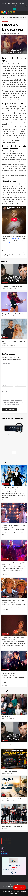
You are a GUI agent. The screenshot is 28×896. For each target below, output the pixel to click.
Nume (4, 385)
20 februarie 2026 (11, 345)
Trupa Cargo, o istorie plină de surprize (12, 826)
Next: (15, 254)
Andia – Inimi (15, 238)
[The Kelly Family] (14, 704)
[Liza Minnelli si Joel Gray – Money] (14, 475)
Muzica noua (5, 21)
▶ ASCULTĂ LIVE (20, 887)
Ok (14, 9)
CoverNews (23, 891)
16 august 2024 (11, 489)
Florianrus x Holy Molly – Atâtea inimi (12, 286)
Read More (4, 499)
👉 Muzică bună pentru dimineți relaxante (13, 799)
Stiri (3, 767)
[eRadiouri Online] (4, 853)
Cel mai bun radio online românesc (11, 771)
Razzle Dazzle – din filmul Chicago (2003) (14, 563)
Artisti (4, 712)
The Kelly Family (6, 716)
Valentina (5, 489)
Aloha (4, 828)
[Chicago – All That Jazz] (14, 661)
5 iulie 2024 (11, 527)
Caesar (5, 33)
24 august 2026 (11, 718)
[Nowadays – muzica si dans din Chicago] (14, 513)
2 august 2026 (10, 288)
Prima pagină (8, 884)
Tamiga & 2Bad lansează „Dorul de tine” (13, 314)
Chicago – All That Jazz (8, 673)
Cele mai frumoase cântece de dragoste (14, 820)
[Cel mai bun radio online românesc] (14, 759)
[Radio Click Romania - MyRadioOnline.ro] (3, 848)
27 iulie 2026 (10, 773)
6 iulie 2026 (10, 316)
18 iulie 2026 (9, 828)
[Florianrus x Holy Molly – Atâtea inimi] (14, 274)
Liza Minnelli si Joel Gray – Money (11, 488)
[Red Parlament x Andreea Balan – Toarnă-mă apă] (14, 329)
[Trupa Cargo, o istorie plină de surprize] (14, 814)
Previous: (5, 250)
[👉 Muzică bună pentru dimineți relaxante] (14, 786)
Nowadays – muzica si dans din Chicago (13, 525)
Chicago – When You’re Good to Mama (13, 637)
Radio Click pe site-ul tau (8, 886)
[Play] (12, 872)
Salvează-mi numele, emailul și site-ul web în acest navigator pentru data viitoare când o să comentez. (13, 402)
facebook (7, 243)
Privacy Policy (17, 884)
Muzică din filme (6, 484)
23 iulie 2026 (10, 800)
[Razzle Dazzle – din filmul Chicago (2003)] (14, 550)
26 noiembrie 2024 (12, 33)
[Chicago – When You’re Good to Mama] (14, 625)
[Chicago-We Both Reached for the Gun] (14, 588)
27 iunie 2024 (11, 564)
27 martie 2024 (12, 639)
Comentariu (6, 363)
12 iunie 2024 (11, 602)
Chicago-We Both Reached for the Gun (13, 600)
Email (17, 385)
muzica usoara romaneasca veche (9, 822)
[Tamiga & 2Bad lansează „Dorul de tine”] (14, 302)
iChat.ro (3, 851)
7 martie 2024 (11, 675)
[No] (26, 6)
